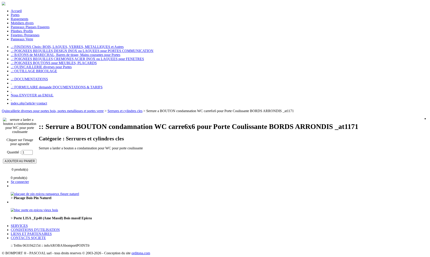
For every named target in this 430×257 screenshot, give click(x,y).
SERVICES (19, 226)
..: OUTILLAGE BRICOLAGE (34, 71)
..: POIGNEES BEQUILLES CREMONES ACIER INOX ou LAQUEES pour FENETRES (77, 59)
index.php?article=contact (29, 103)
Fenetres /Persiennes (25, 35)
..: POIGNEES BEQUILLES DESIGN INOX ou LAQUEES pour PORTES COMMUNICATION (82, 51)
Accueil (16, 11)
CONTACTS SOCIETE (28, 238)
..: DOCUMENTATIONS (29, 79)
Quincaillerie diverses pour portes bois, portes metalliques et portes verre (53, 111)
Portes (15, 15)
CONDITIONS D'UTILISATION (35, 230)
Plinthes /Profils (22, 31)
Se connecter (20, 182)
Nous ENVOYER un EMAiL (32, 95)
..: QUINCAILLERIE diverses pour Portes (41, 67)
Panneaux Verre (22, 39)
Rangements (19, 19)
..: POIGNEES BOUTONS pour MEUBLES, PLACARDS (54, 63)
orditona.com (140, 253)
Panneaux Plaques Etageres (30, 27)
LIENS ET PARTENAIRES (31, 234)
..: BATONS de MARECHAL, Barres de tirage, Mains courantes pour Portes (65, 55)
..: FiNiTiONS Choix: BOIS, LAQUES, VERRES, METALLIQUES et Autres (67, 47)
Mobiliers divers (22, 23)
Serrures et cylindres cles (125, 111)
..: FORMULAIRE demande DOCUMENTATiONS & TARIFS (57, 87)
